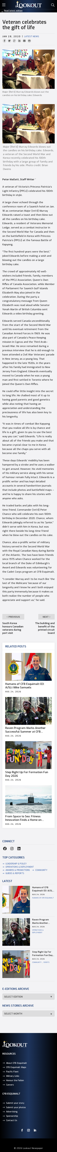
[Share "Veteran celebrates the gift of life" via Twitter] (9, 41)
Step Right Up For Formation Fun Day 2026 (26, 774)
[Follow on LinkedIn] (35, 1130)
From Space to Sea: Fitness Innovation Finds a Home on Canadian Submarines (23, 818)
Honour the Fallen (15, 1080)
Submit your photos (16, 1107)
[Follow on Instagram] (28, 1130)
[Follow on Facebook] (22, 1130)
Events (46, 962)
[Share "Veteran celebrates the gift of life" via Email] (24, 41)
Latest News (31, 36)
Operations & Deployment (20, 867)
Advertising (12, 1111)
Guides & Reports (15, 873)
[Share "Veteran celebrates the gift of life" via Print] (29, 41)
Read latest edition (13, 10)
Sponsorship (12, 1116)
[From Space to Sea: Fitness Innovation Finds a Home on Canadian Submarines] (28, 799)
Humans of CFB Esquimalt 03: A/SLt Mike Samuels (24, 685)
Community (41, 870)
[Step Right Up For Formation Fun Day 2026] (28, 755)
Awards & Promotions (18, 870)
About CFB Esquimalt (16, 1063)
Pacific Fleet (12, 1071)
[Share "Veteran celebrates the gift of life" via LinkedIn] (19, 41)
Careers (10, 1084)
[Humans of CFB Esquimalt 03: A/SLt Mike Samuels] (28, 667)
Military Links (12, 1076)
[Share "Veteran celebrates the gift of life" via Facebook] (4, 41)
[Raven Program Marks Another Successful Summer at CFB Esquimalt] (28, 711)
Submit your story (15, 1103)
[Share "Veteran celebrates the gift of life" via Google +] (14, 41)
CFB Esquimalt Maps (16, 1067)
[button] (4, 4)
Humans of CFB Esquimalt (43, 898)
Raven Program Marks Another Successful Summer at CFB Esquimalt (25, 729)
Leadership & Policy (16, 863)
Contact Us (11, 1120)
